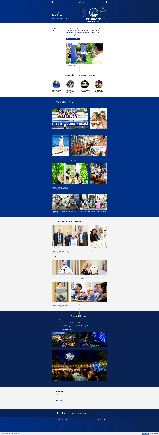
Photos (68, 38)
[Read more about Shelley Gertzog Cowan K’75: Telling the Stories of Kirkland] (70, 84)
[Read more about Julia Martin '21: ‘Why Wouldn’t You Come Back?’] (99, 84)
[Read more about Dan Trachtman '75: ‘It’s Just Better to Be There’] (56, 84)
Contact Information (55, 35)
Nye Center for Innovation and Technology (89, 159)
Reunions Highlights (75, 38)
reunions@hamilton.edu (61, 404)
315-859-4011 (75, 420)
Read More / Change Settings (154, 433)
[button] (52, 2)
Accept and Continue (145, 433)
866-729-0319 (59, 400)
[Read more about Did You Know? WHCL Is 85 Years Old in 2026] (85, 84)
